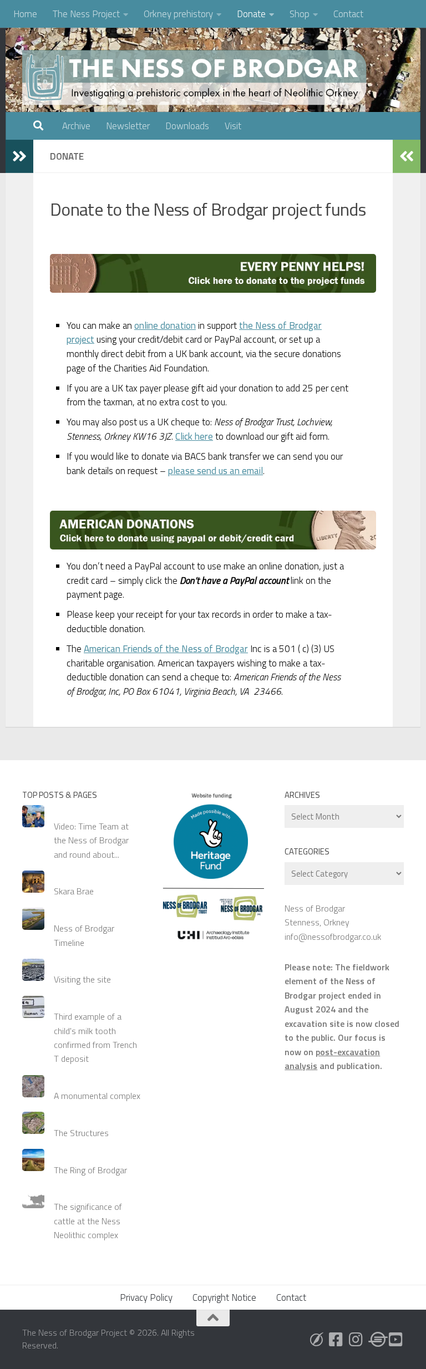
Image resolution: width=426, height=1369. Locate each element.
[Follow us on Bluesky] (316, 1339)
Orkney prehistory (178, 14)
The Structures (81, 1132)
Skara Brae (74, 891)
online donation (165, 325)
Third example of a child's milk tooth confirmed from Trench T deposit (95, 1037)
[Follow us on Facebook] (336, 1339)
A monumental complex (97, 1095)
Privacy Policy (146, 1297)
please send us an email (215, 471)
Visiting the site (82, 979)
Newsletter (128, 126)
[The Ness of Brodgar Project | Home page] (197, 77)
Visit (233, 126)
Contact (348, 14)
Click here (194, 436)
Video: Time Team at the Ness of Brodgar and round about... (91, 840)
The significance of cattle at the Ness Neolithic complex (88, 1220)
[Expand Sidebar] (19, 156)
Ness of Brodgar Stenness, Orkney (317, 915)
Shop (300, 14)
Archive (76, 126)
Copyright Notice (224, 1297)
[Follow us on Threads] (376, 1339)
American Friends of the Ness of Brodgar (166, 649)
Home (25, 14)
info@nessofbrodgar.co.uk (333, 936)
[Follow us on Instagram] (356, 1339)
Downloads (187, 126)
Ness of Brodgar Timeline (84, 935)
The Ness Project (86, 14)
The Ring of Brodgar (90, 1170)
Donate (251, 14)
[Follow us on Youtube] (396, 1339)
